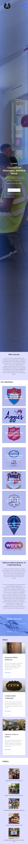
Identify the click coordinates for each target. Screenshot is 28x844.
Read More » (8, 672)
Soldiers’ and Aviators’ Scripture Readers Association (14, 396)
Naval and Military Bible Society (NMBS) (14, 525)
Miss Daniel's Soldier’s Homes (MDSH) (14, 501)
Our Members (7, 382)
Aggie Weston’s (14, 416)
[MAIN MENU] (25, 6)
